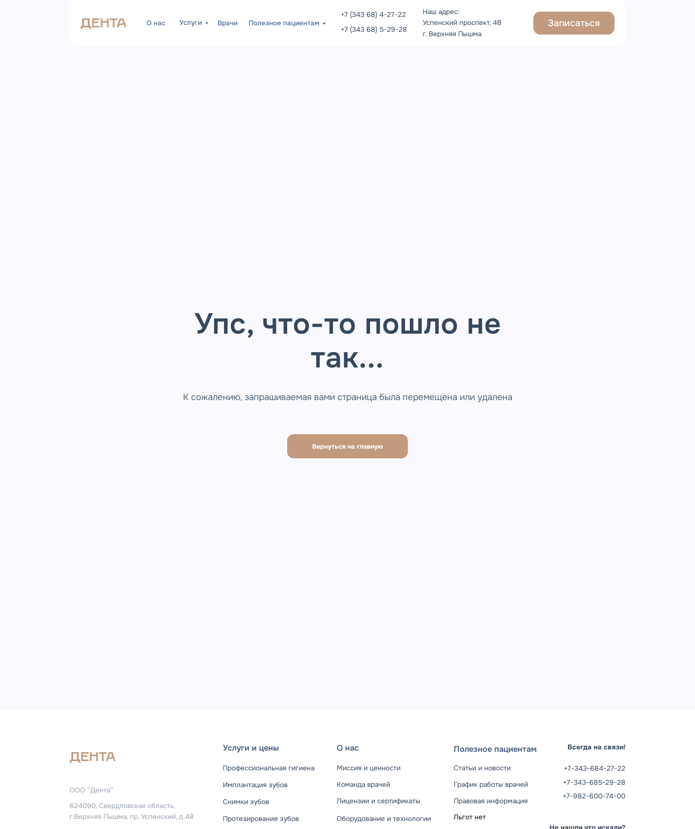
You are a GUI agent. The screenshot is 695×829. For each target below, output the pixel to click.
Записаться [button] (574, 23)
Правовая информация (491, 800)
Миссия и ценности (369, 767)
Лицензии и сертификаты (378, 800)
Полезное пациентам (495, 749)
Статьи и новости (482, 767)
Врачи (228, 22)
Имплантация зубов (255, 784)
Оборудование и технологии (384, 818)
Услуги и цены (251, 748)
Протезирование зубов (261, 818)
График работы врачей (491, 784)
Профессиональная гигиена (269, 767)
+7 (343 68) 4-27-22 (373, 14)
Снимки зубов (246, 801)
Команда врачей (363, 784)
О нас (155, 22)
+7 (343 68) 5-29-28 (374, 29)
